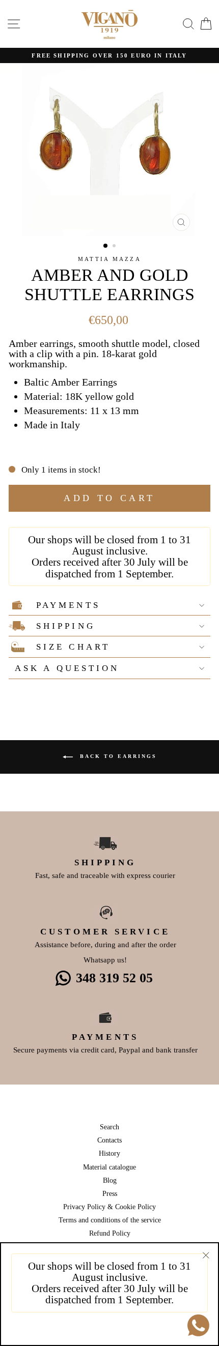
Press (109, 1193)
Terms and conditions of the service (110, 1220)
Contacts (109, 1140)
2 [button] (115, 246)
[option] (109, 55)
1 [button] (105, 246)
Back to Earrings (117, 756)
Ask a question (67, 668)
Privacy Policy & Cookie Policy (109, 1207)
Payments (68, 605)
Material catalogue (109, 1167)
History (109, 1153)
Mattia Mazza (109, 259)
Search (109, 1127)
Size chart (73, 647)
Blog (110, 1180)
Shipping (65, 626)
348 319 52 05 (114, 978)
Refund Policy (109, 1233)
